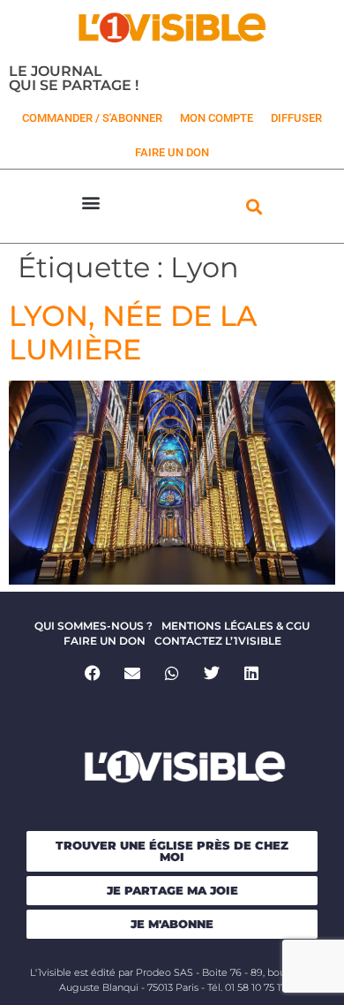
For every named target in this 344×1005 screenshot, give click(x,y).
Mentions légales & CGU (235, 625)
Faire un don (105, 640)
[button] (90, 201)
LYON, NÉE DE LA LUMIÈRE (133, 332)
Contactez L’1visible (217, 640)
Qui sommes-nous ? (93, 625)
